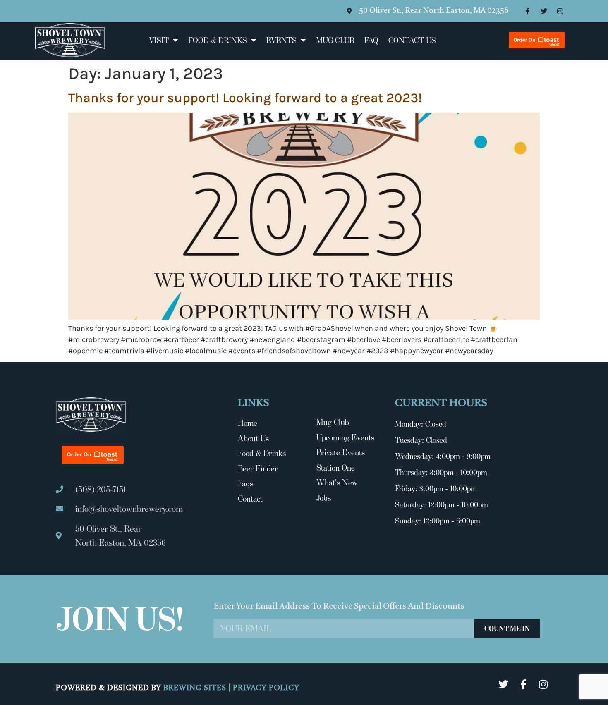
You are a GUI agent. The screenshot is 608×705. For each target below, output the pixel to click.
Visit (159, 40)
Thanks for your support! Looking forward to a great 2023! (245, 97)
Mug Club (335, 40)
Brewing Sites (195, 688)
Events (281, 40)
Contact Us (412, 40)
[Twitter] (544, 11)
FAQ (371, 40)
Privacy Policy (266, 688)
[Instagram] (560, 11)
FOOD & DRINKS (217, 40)
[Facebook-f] (527, 11)
